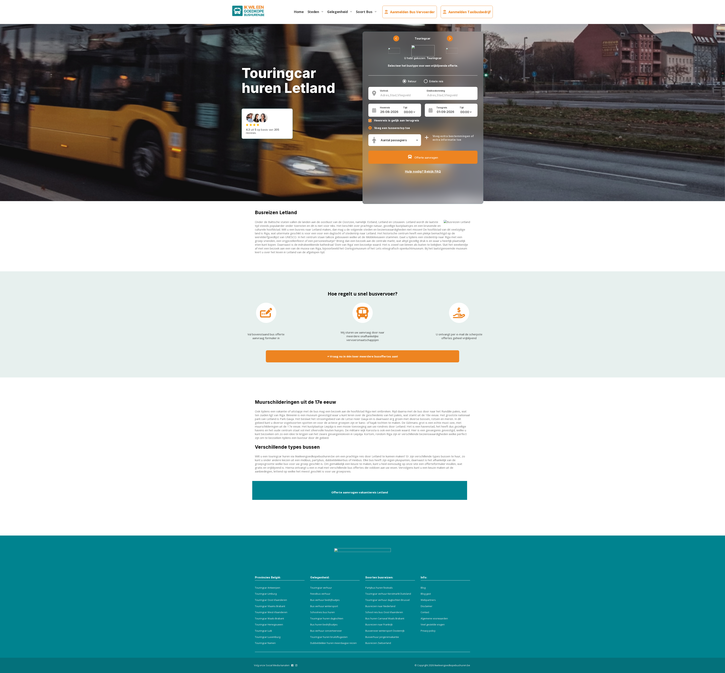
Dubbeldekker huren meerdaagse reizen (333, 643)
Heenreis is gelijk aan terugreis (396, 120)
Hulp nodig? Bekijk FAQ (423, 171)
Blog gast (426, 593)
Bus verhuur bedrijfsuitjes (325, 600)
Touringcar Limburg (266, 593)
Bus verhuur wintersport (324, 606)
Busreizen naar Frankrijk (379, 624)
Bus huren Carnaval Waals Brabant (384, 618)
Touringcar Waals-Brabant (269, 618)
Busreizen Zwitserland (378, 643)
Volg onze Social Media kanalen (271, 665)
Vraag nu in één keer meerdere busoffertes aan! (363, 356)
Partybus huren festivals (379, 587)
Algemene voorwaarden (434, 618)
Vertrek (384, 91)
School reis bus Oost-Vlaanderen (384, 612)
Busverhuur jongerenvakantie (382, 637)
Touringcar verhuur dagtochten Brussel (387, 600)
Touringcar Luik (263, 630)
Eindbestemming (436, 91)
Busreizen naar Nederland (380, 606)
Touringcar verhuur (321, 587)
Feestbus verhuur (320, 593)
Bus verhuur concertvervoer (326, 630)
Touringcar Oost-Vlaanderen (271, 600)
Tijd (405, 107)
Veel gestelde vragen (433, 624)
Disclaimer (426, 606)
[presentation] (396, 38)
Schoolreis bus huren (322, 612)
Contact (425, 612)
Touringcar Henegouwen (269, 624)
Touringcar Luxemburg (267, 637)
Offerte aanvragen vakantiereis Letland (359, 492)
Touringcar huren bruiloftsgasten (329, 637)
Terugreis (441, 107)
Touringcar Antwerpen (267, 587)
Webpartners (428, 600)
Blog (423, 587)
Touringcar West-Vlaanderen (271, 612)
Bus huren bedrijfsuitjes (324, 624)
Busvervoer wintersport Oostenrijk (384, 630)
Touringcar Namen (265, 643)
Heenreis (385, 107)
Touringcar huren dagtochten (326, 618)
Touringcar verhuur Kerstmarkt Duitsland (388, 593)
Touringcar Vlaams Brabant (270, 606)
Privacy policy (428, 630)
